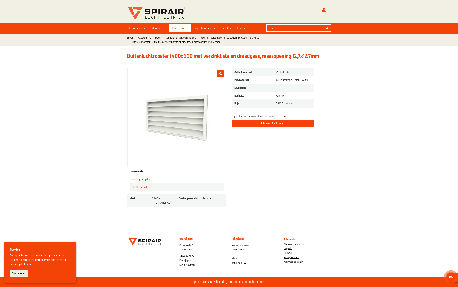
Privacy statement (291, 257)
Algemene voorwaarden (294, 244)
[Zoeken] (327, 28)
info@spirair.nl (187, 260)
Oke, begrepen (19, 273)
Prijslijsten (242, 28)
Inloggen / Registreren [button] (272, 123)
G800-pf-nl (141, 179)
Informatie (156, 28)
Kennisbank (135, 28)
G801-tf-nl (140, 186)
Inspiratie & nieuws (204, 28)
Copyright (288, 248)
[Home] (161, 12)
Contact (224, 28)
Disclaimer (288, 253)
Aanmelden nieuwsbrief (293, 262)
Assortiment (178, 28)
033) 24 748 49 (188, 255)
